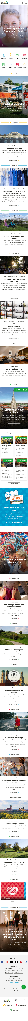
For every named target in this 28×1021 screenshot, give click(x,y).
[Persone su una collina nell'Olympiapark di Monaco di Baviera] (14, 635)
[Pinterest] (21, 962)
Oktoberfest (15, 530)
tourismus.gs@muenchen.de (14, 980)
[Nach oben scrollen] (23, 987)
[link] (14, 160)
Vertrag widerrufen (14, 982)
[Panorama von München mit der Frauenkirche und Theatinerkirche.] (14, 809)
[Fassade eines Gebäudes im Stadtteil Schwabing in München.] (14, 134)
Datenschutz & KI (13, 968)
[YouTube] (7, 962)
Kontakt (21, 970)
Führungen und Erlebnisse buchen (15, 433)
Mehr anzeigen (14, 483)
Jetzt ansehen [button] (14, 41)
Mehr (13, 874)
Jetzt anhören (13, 704)
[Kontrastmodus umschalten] (22, 2)
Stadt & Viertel (14, 122)
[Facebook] (2, 962)
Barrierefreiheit (9, 972)
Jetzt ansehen (13, 160)
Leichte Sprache (18, 972)
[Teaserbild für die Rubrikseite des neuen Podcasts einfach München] (14, 676)
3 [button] (12, 901)
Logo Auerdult (14, 1010)
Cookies (21, 968)
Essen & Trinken (15, 253)
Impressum (8, 970)
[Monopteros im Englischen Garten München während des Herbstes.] (14, 848)
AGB (6, 968)
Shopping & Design (14, 578)
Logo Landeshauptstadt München (20, 1000)
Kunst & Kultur (14, 298)
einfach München (4, 2)
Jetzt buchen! (15, 384)
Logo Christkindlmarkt (20, 1005)
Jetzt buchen (13, 379)
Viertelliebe (14, 73)
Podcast (15, 664)
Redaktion (15, 970)
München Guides (15, 709)
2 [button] (11, 901)
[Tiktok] (16, 962)
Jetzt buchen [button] (14, 425)
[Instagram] (11, 962)
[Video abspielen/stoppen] (2, 45)
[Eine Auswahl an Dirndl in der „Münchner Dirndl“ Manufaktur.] (14, 177)
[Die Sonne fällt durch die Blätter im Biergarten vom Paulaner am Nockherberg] (14, 265)
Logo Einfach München (7, 1000)
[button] (14, 522)
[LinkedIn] (26, 962)
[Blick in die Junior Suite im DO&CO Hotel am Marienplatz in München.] (14, 355)
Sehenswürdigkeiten (15, 907)
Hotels (14, 343)
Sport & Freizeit (14, 210)
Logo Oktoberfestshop (7, 1005)
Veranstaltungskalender (15, 797)
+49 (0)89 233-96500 (14, 978)
